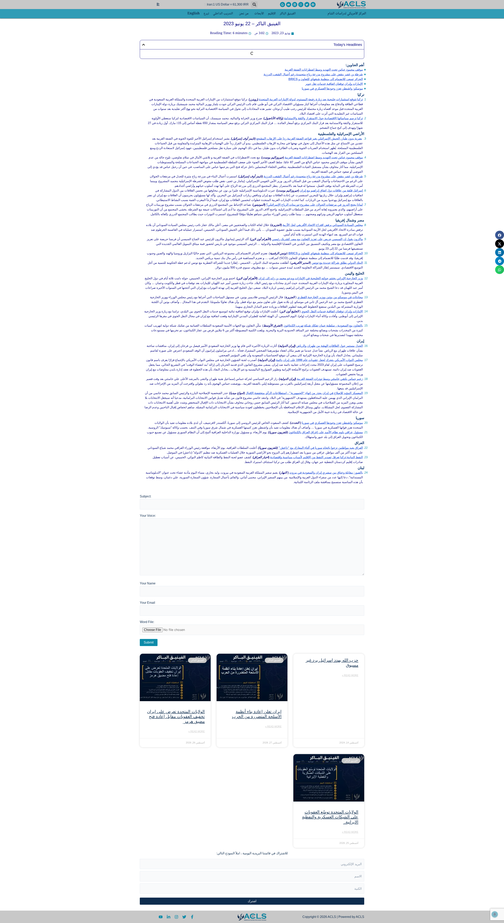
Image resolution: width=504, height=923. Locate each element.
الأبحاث (259, 14)
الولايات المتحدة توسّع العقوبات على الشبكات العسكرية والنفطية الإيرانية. (330, 817)
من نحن (243, 14)
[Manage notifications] (495, 914)
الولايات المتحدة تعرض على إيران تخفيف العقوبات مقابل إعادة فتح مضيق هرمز (176, 716)
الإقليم (272, 14)
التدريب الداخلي (223, 14)
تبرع (206, 14)
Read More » (350, 675)
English (193, 14)
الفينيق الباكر (288, 14)
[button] (254, 4)
